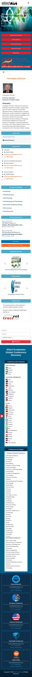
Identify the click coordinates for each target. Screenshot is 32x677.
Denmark (10, 414)
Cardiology (9, 459)
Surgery (8, 514)
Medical (8, 479)
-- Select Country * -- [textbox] (7, 337)
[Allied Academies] (9, 3)
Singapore (11, 396)
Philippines (11, 394)
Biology (8, 518)
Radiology (9, 508)
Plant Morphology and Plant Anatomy (13, 201)
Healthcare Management (13, 473)
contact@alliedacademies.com (16, 587)
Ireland (10, 426)
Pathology (9, 500)
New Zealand (11, 392)
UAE (9, 379)
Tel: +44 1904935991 (16, 588)
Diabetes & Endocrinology (13, 465)
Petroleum (9, 560)
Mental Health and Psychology (14, 481)
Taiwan (10, 400)
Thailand (10, 398)
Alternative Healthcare (12, 455)
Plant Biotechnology (8, 194)
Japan (9, 388)
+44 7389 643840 (8, 157)
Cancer (8, 536)
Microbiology (9, 483)
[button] (5, 263)
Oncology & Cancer (11, 495)
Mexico (10, 372)
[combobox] (16, 337)
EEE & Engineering (11, 550)
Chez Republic (12, 442)
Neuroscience (10, 487)
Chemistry (9, 548)
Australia (10, 382)
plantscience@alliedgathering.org (13, 165)
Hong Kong (11, 386)
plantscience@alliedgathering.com (13, 154)
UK (9, 440)
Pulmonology (9, 506)
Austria (10, 406)
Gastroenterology (11, 467)
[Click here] (7, 88)
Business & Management (13, 544)
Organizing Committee (16, 35)
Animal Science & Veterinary (14, 542)
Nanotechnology (10, 558)
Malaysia (10, 390)
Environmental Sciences (12, 552)
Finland (10, 418)
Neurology (9, 534)
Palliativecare (10, 502)
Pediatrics (9, 499)
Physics (8, 564)
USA (9, 374)
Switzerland (11, 410)
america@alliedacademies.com (16, 624)
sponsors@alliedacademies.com (16, 662)
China (9, 384)
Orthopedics (9, 532)
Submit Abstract (16, 39)
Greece (10, 422)
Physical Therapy (11, 504)
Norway (10, 432)
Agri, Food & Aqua (11, 540)
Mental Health (10, 526)
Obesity (8, 493)
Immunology (9, 475)
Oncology (9, 528)
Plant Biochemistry (8, 211)
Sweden (10, 436)
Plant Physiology (7, 198)
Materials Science (11, 556)
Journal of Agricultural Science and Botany (16, 269)
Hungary (10, 424)
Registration (16, 53)
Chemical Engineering (12, 546)
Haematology (10, 471)
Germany (10, 412)
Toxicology (9, 568)
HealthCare (9, 530)
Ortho (7, 522)
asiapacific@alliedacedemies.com (16, 643)
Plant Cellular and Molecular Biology (12, 204)
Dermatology (9, 463)
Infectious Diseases (11, 477)
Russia (10, 438)
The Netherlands (12, 430)
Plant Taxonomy (7, 208)
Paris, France (6, 23)
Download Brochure (16, 44)
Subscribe (17, 341)
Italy (9, 428)
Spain (9, 416)
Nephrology (9, 485)
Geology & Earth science (13, 554)
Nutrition (8, 491)
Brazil (9, 368)
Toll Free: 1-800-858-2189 (16, 590)
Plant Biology (6, 191)
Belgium (10, 408)
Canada (10, 370)
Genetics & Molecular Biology (14, 469)
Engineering (9, 524)
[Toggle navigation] (28, 3)
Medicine (8, 520)
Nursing (8, 489)
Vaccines (8, 516)
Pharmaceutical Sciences (13, 566)
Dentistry (8, 461)
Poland (10, 434)
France (10, 420)
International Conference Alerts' (16, 294)
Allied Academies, (18, 672)
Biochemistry (9, 457)
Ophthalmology (10, 497)
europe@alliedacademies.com (16, 606)
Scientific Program (16, 48)
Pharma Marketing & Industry (14, 562)
